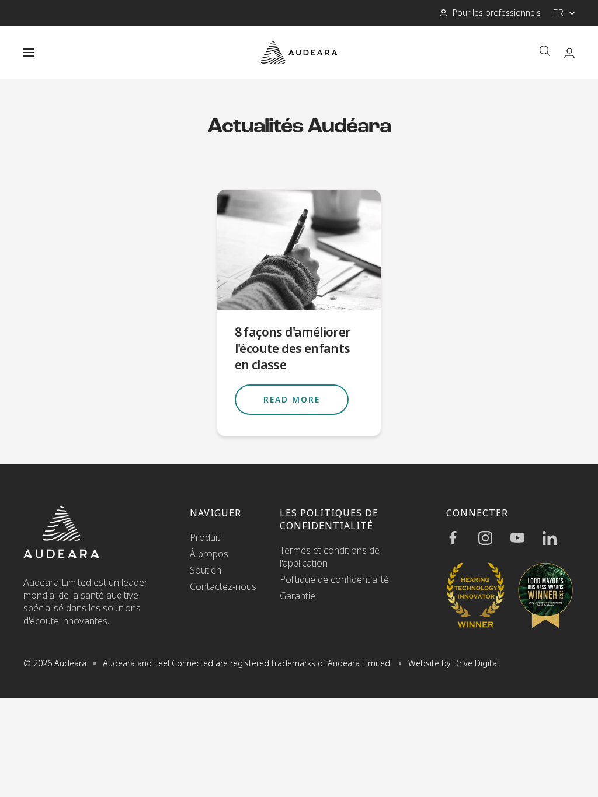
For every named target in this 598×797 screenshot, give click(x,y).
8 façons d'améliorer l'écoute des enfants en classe (293, 348)
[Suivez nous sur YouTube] (526, 538)
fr (558, 12)
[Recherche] (545, 52)
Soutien (205, 570)
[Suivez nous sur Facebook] (462, 538)
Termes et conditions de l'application (330, 556)
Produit (205, 537)
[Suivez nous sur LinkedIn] (559, 538)
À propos (209, 553)
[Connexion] (569, 53)
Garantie (297, 595)
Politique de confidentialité (334, 579)
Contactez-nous (223, 586)
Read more (291, 399)
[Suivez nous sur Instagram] (494, 538)
